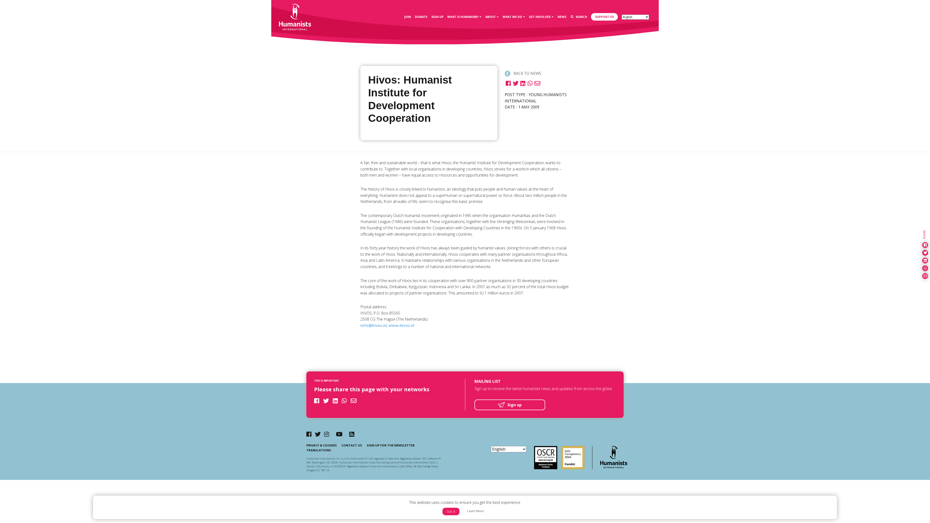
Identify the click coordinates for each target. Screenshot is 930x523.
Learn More (475, 511)
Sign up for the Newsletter (391, 445)
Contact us (351, 445)
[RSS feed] (351, 434)
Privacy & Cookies (321, 445)
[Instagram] (326, 434)
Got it (451, 511)
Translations (318, 450)
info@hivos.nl (373, 325)
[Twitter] (318, 434)
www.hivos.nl (401, 325)
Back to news (526, 73)
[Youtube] (339, 434)
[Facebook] (308, 434)
